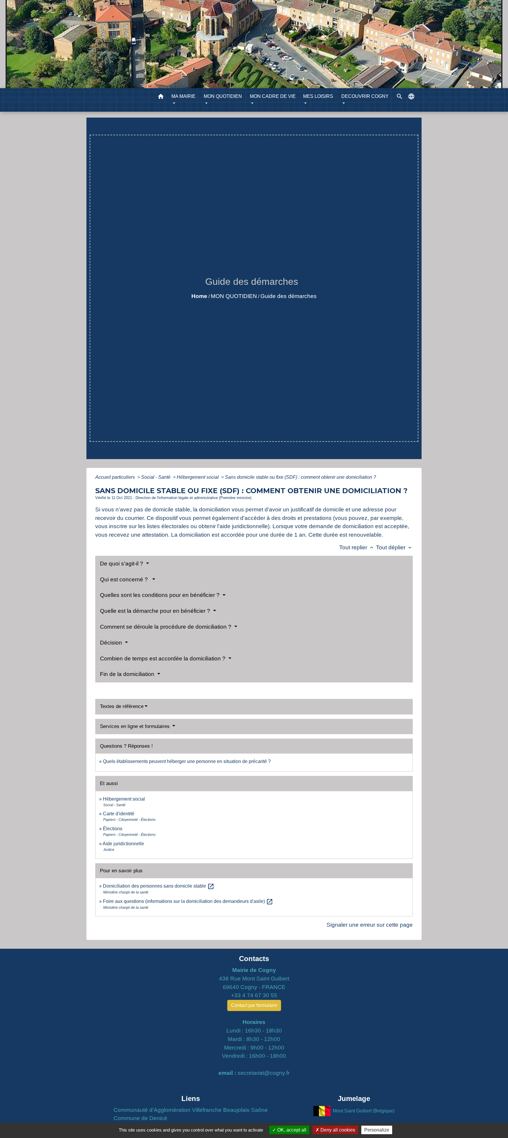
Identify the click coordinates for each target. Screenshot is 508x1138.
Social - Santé (156, 477)
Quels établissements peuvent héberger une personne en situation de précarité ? (187, 761)
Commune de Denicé (140, 1118)
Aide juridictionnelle (123, 843)
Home (199, 296)
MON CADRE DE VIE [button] (273, 96)
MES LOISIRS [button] (318, 96)
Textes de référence (121, 706)
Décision (111, 643)
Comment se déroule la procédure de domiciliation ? (166, 627)
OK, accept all (291, 1129)
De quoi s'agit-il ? (122, 563)
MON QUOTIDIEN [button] (223, 96)
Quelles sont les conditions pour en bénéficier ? (160, 595)
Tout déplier (394, 547)
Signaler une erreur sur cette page (370, 925)
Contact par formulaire (254, 1005)
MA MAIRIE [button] (183, 96)
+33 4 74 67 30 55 (254, 995)
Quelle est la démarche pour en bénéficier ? (156, 611)
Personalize (376, 1129)
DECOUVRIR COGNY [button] (365, 96)
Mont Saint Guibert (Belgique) (364, 1110)
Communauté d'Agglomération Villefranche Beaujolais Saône (190, 1110)
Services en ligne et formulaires (135, 726)
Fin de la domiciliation (128, 674)
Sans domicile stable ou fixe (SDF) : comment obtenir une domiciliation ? (300, 477)
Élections (112, 828)
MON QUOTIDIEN (234, 296)
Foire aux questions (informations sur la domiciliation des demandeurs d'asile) (188, 901)
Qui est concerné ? (125, 579)
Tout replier (357, 547)
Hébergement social (198, 477)
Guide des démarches (288, 296)
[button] (161, 97)
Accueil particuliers (115, 477)
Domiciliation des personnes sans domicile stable (158, 885)
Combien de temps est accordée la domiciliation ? (163, 658)
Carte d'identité (118, 813)
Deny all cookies (337, 1129)
